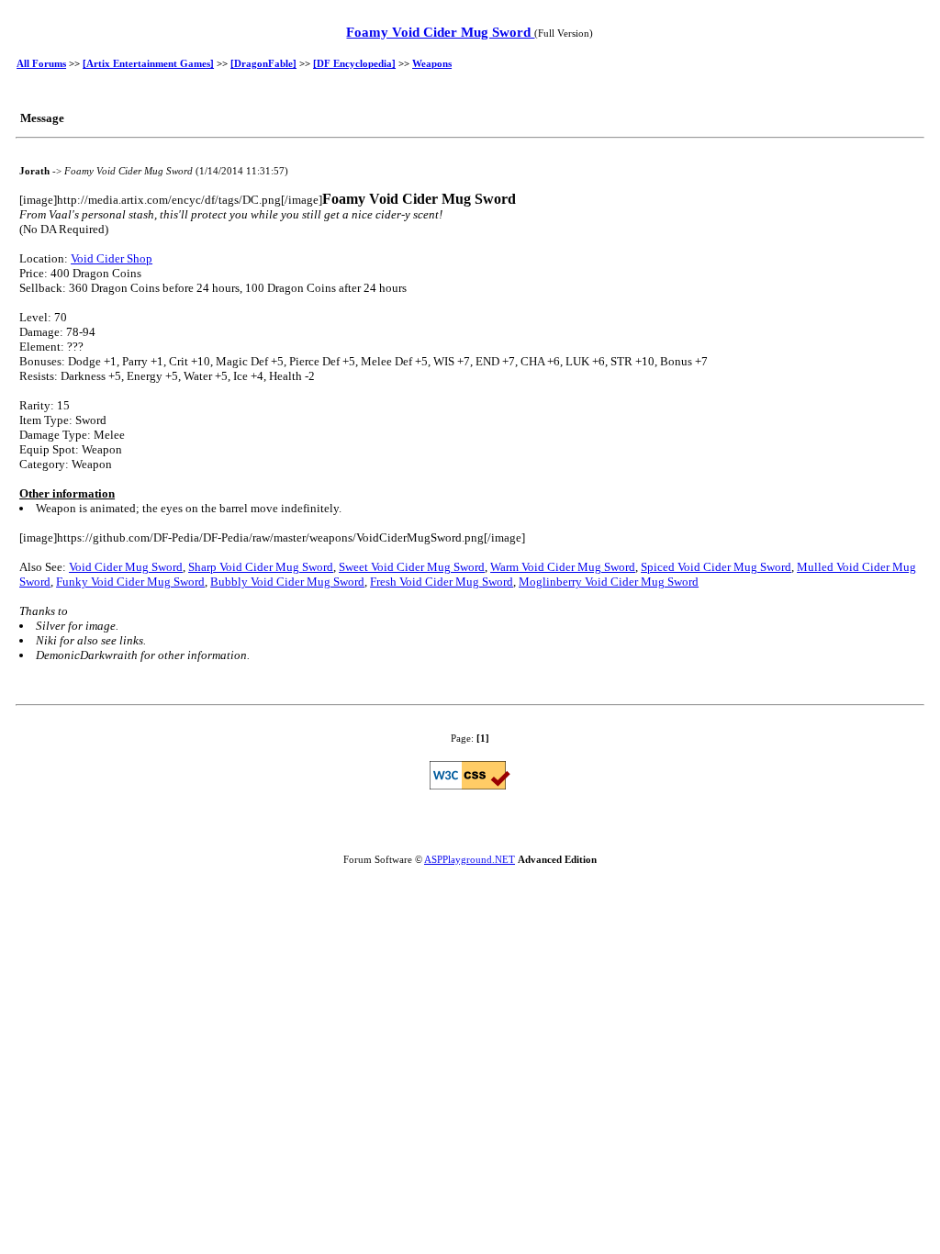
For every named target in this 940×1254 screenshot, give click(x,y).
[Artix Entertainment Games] (148, 63)
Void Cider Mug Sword (126, 567)
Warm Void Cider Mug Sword (562, 567)
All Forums (41, 63)
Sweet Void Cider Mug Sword (412, 567)
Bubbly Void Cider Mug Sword (287, 581)
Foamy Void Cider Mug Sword (440, 32)
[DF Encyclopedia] (354, 63)
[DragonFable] (263, 63)
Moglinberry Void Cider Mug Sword (609, 581)
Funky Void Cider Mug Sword (130, 581)
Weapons (432, 63)
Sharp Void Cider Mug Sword (260, 567)
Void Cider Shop (111, 258)
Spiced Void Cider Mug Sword (716, 567)
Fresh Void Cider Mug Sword (441, 581)
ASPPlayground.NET (469, 859)
